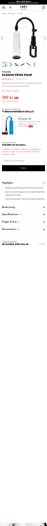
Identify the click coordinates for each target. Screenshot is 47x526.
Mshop (4, 13)
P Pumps (20, 13)
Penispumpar (12, 13)
